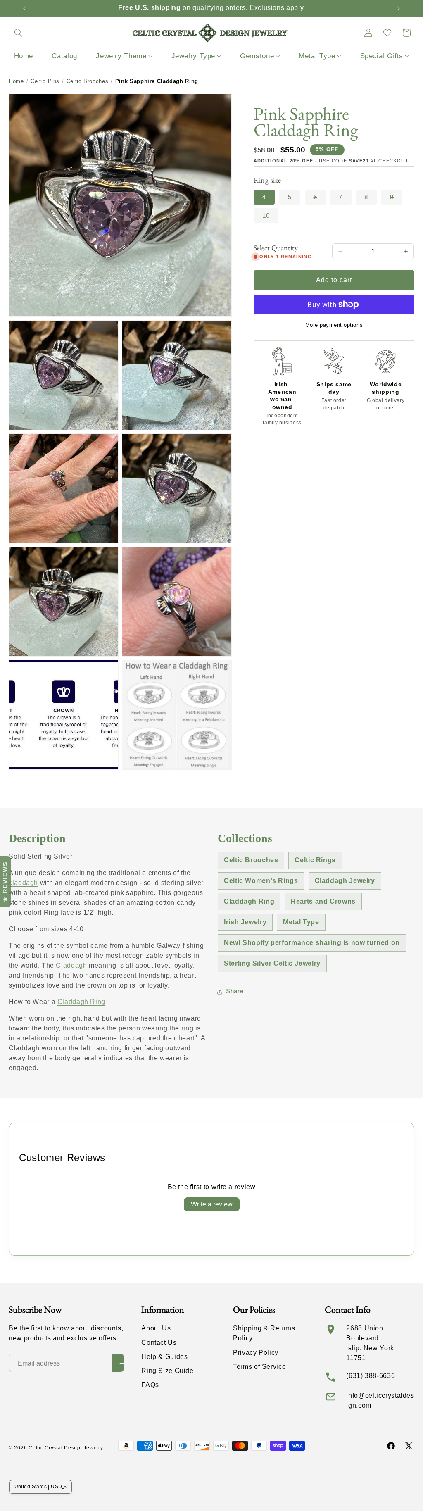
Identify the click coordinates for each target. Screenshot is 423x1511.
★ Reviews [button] (5, 881)
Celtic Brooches (87, 81)
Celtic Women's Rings (261, 880)
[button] (18, 32)
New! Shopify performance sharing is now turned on (312, 942)
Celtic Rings (315, 860)
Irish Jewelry (245, 922)
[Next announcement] (399, 8)
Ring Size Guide (167, 1370)
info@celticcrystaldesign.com (380, 1400)
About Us (156, 1328)
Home (16, 81)
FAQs (150, 1384)
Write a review (212, 1204)
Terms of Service (259, 1366)
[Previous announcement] (24, 8)
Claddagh (71, 965)
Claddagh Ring (81, 1001)
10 (266, 215)
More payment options (334, 325)
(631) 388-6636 (370, 1375)
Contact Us (158, 1342)
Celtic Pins (45, 81)
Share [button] (234, 991)
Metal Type (301, 922)
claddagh (23, 882)
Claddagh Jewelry (345, 880)
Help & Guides (164, 1356)
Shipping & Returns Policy (264, 1333)
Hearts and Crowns (323, 901)
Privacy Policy (255, 1352)
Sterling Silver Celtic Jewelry (272, 963)
